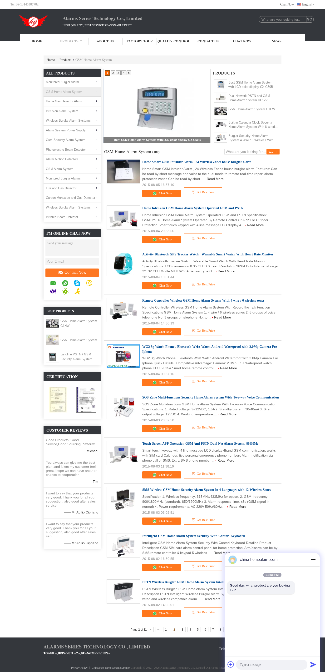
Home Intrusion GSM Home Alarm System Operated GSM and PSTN (192, 208)
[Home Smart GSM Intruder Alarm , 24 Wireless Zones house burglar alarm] (123, 171)
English (307, 4)
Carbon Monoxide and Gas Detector (70, 197)
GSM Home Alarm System (64, 92)
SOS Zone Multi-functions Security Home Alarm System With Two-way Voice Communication (210, 397)
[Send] (313, 664)
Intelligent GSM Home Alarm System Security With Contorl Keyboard (193, 536)
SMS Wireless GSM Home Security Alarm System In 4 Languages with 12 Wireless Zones (206, 490)
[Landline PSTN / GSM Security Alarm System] (52, 356)
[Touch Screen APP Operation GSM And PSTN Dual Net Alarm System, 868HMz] (123, 453)
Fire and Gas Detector (61, 188)
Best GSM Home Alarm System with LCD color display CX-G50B (157, 140)
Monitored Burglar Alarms (63, 178)
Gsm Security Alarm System (65, 140)
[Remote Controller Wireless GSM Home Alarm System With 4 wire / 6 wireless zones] (123, 310)
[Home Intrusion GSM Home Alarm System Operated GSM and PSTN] (123, 217)
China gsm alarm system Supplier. (111, 667)
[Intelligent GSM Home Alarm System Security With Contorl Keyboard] (123, 545)
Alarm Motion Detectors (62, 159)
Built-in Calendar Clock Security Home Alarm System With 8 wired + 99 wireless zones (253, 125)
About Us (105, 41)
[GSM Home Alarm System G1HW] (52, 323)
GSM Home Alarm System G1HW (251, 109)
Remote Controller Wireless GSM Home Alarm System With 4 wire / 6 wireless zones (203, 300)
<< (158, 629)
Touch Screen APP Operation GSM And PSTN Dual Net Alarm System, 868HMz (200, 443)
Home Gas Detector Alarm (64, 101)
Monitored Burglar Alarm (62, 82)
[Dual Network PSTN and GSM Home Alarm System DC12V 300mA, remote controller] (221, 98)
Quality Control (174, 41)
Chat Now (287, 4)
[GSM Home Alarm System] (52, 340)
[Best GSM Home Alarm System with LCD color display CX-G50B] (221, 84)
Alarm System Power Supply (66, 130)
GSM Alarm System (60, 169)
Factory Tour (140, 41)
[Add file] (230, 664)
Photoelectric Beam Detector (66, 149)
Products (69, 41)
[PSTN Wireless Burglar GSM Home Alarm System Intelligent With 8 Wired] (123, 591)
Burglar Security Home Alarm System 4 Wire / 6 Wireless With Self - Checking (250, 138)
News (276, 41)
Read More (215, 179)
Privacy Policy (79, 667)
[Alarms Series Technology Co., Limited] (36, 21)
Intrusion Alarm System (62, 111)
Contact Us (208, 41)
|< (151, 629)
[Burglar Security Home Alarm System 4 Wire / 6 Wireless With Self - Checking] (221, 138)
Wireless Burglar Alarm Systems (68, 120)
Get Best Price (206, 192)
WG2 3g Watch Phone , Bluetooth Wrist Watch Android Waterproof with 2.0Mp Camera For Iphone (209, 349)
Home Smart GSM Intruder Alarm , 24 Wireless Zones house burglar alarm (196, 162)
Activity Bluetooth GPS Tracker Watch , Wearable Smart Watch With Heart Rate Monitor (207, 254)
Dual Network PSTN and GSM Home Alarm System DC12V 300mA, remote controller (249, 98)
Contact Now (75, 272)
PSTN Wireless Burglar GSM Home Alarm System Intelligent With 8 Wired (197, 582)
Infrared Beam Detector (62, 217)
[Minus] (313, 559)
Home (37, 41)
